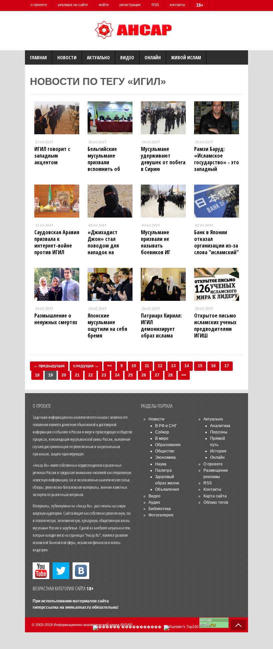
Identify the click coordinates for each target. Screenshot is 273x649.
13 (173, 365)
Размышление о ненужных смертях (55, 319)
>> (183, 375)
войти (104, 5)
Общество (164, 451)
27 (157, 375)
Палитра (163, 470)
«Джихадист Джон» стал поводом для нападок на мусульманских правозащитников (109, 249)
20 (64, 375)
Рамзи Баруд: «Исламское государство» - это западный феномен (216, 162)
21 (77, 375)
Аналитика (220, 425)
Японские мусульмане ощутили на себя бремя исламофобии (107, 329)
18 (37, 375)
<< (109, 365)
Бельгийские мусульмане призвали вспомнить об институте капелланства (104, 165)
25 (130, 375)
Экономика (165, 457)
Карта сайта (215, 496)
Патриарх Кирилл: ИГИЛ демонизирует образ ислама (161, 325)
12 (160, 365)
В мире (161, 438)
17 (226, 365)
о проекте (39, 5)
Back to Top (238, 625)
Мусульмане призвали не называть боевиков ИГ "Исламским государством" (158, 249)
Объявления (167, 489)
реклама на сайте (73, 5)
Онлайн (152, 57)
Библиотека (159, 508)
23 (104, 375)
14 (186, 365)
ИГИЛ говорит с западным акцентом (52, 155)
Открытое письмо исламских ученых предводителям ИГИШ (215, 325)
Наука (160, 464)
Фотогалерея (160, 515)
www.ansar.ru (78, 607)
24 (117, 375)
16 (213, 365)
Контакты (212, 489)
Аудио (154, 502)
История (218, 451)
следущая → (86, 365)
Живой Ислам (186, 57)
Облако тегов (215, 502)
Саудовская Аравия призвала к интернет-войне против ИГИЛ (56, 242)
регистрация (130, 5)
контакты (177, 5)
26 (143, 375)
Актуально (98, 57)
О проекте (213, 464)
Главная (38, 57)
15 (200, 365)
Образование (168, 444)
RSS (155, 5)
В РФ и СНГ (166, 425)
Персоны (218, 432)
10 (134, 365)
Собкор (162, 432)
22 (90, 375)
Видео (127, 57)
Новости (67, 57)
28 (170, 375)
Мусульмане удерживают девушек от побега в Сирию (163, 159)
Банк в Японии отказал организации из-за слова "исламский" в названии (216, 246)
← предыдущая (49, 365)
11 (147, 365)
